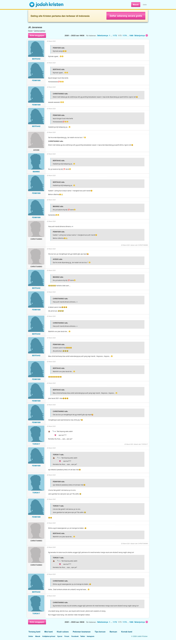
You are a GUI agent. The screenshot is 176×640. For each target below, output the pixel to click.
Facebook (75, 636)
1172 (115, 35)
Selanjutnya (139, 35)
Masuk (136, 4)
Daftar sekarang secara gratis (126, 15)
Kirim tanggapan (37, 35)
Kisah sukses (63, 631)
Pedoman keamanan (82, 631)
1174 (125, 35)
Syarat (59, 636)
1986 (131, 35)
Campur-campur (39, 30)
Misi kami (48, 631)
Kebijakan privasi (48, 636)
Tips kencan (100, 631)
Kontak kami (126, 631)
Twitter (82, 636)
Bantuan (113, 631)
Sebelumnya (102, 35)
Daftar (145, 4)
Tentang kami (34, 631)
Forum (30, 30)
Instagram (90, 636)
